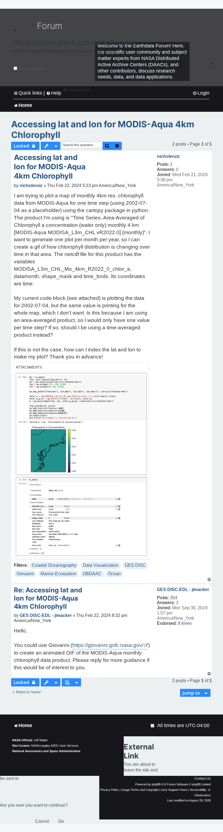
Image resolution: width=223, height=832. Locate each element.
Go (61, 821)
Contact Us (202, 778)
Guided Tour (78, 90)
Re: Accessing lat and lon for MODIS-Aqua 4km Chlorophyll (48, 598)
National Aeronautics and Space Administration (46, 751)
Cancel (42, 821)
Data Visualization (100, 565)
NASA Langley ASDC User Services (55, 745)
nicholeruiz (168, 156)
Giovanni (25, 573)
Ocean (114, 573)
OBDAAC (92, 573)
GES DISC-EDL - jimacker (183, 589)
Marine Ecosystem (58, 573)
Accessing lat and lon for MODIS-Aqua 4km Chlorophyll (102, 129)
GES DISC (135, 565)
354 (173, 597)
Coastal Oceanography (54, 565)
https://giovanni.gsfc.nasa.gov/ (107, 645)
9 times (185, 623)
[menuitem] (201, 93)
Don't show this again (31, 68)
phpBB (156, 784)
